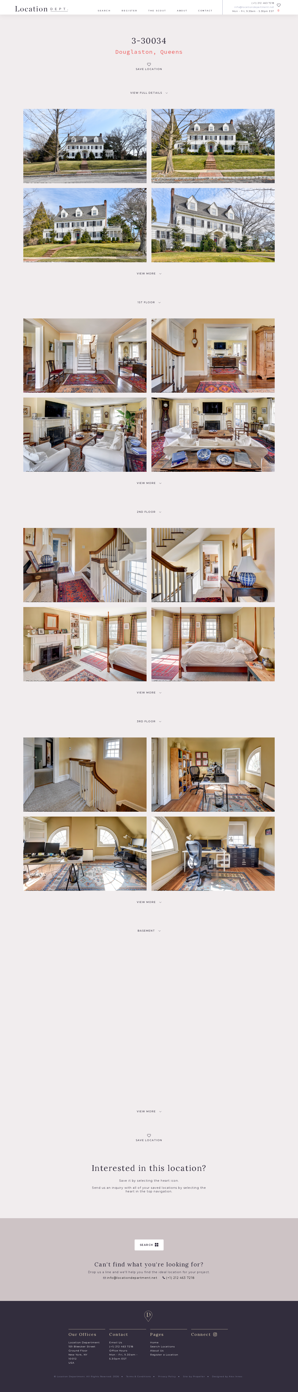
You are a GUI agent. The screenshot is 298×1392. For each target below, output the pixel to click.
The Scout (157, 11)
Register (130, 11)
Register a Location (164, 1354)
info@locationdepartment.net (254, 7)
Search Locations (162, 1346)
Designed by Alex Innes (227, 1376)
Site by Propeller (194, 1376)
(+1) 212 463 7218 (263, 3)
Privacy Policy (167, 1376)
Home (154, 1342)
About (182, 11)
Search (104, 11)
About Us (157, 1350)
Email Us (115, 1342)
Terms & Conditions (138, 1376)
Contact (205, 11)
